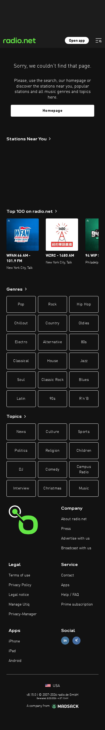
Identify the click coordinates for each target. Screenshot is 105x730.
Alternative (52, 342)
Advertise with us (75, 538)
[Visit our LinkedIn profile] (65, 640)
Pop (21, 304)
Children (84, 451)
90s (52, 399)
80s (84, 342)
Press (66, 529)
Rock (52, 304)
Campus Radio (84, 469)
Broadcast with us (76, 548)
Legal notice (19, 595)
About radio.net (74, 519)
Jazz (84, 361)
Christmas (52, 488)
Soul (21, 380)
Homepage (53, 111)
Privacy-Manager (23, 614)
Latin (21, 399)
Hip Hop (84, 304)
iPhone (14, 641)
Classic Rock (52, 380)
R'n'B (84, 399)
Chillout (21, 323)
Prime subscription (77, 604)
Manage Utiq (19, 604)
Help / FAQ (70, 595)
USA (56, 686)
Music (84, 488)
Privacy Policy (20, 585)
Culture (52, 432)
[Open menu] (98, 40)
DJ (21, 469)
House (52, 361)
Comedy (52, 469)
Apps (65, 585)
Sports (84, 432)
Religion (53, 451)
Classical (21, 361)
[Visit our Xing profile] (76, 640)
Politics (21, 451)
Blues (84, 380)
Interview (21, 488)
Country (52, 323)
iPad (12, 651)
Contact (67, 575)
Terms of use (19, 575)
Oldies (84, 323)
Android (15, 661)
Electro (21, 342)
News (21, 432)
